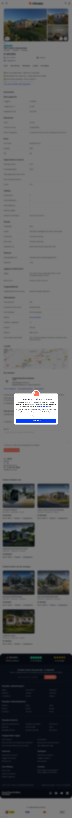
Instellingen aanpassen (36, 416)
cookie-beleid (43, 407)
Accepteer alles (36, 421)
